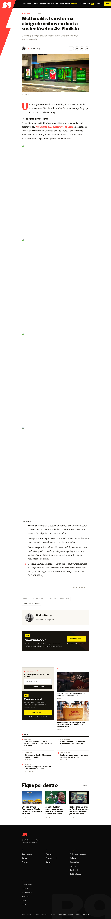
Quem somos (27, 854)
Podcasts (74, 4)
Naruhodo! (74, 870)
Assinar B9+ (76, 639)
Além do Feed (85, 4)
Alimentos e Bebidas (31, 604)
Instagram (62, 915)
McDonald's (64, 599)
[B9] (8, 4)
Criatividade (26, 4)
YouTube (86, 915)
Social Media (45, 4)
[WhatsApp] (77, 48)
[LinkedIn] (82, 48)
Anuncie (25, 862)
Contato (25, 858)
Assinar (49, 854)
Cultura (35, 4)
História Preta (75, 874)
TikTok (70, 915)
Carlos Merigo (35, 48)
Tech (62, 4)
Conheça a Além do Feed (76, 644)
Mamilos (73, 866)
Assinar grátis (38, 687)
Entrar (99, 4)
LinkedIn (78, 915)
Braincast (73, 858)
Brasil (67, 4)
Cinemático (74, 862)
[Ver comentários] (71, 48)
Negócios (54, 4)
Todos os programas (78, 854)
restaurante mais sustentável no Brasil (54, 126)
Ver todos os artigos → (45, 619)
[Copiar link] (87, 48)
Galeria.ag (51, 599)
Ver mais (84, 785)
